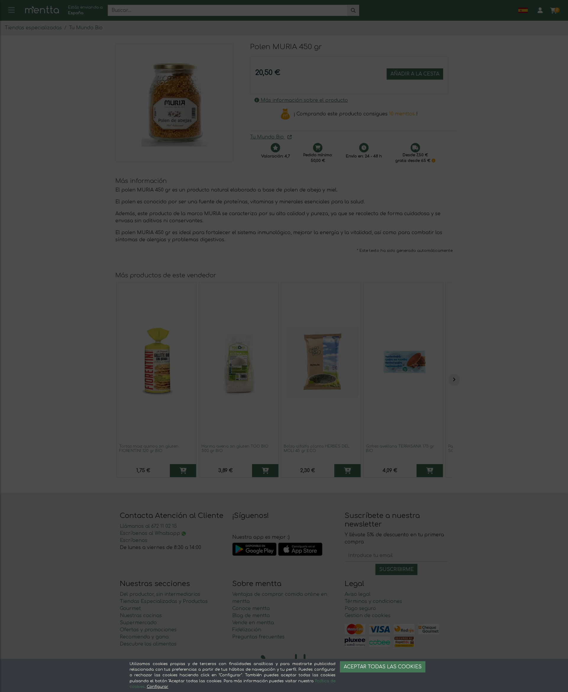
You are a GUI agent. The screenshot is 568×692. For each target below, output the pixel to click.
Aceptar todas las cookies (383, 667)
